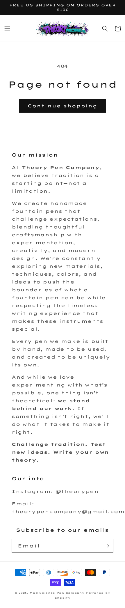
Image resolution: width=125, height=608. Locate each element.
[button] (7, 28)
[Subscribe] (106, 546)
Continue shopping (62, 106)
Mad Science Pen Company (57, 592)
